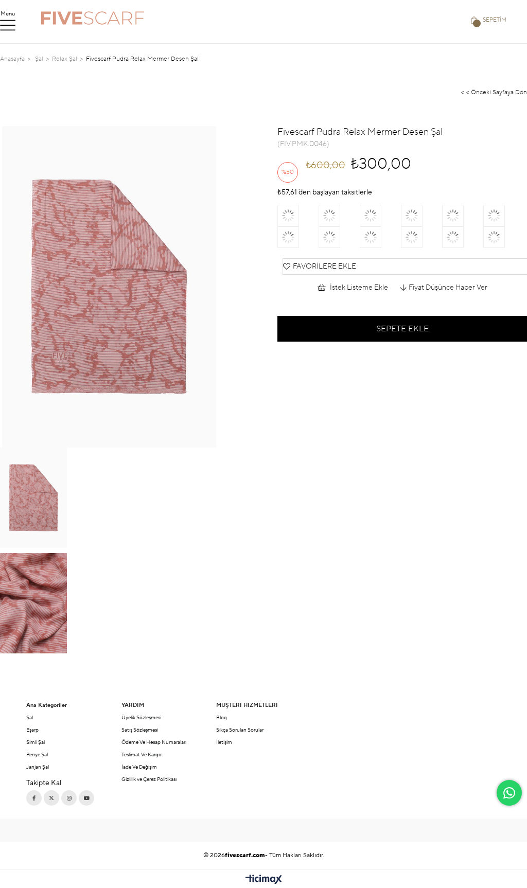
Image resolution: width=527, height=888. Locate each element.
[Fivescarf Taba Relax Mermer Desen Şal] (421, 215)
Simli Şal (35, 742)
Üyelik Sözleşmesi (141, 717)
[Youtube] (86, 798)
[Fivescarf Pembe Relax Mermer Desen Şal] (298, 237)
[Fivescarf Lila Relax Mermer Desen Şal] (462, 237)
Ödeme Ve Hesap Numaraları (153, 742)
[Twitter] (51, 798)
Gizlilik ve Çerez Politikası (149, 779)
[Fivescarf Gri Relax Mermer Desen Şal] (503, 215)
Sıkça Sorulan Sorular (240, 729)
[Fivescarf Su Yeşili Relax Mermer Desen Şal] (380, 215)
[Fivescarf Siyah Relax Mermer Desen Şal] (380, 237)
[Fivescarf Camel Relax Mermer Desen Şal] (462, 215)
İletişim (224, 742)
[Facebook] (34, 798)
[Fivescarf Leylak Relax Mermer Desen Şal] (503, 237)
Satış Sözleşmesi (139, 729)
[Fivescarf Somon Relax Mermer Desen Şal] (298, 215)
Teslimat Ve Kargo (141, 754)
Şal (29, 717)
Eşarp (32, 729)
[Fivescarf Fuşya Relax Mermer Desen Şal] (339, 215)
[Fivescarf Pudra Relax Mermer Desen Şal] (421, 237)
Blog (221, 717)
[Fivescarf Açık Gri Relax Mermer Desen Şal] (339, 237)
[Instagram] (69, 798)
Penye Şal (37, 754)
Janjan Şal (37, 766)
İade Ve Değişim (139, 766)
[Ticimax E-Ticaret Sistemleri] (263, 880)
